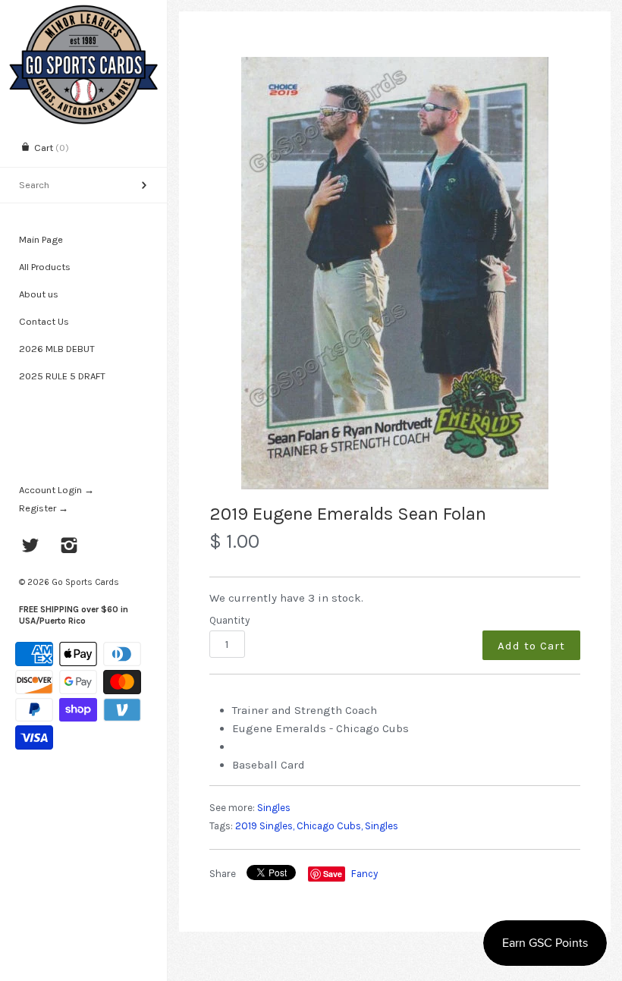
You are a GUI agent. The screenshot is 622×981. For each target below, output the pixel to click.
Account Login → (56, 489)
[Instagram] (69, 547)
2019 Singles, (264, 826)
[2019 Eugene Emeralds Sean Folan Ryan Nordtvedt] (394, 273)
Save (332, 873)
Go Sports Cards (85, 582)
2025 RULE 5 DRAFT (62, 376)
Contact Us (44, 321)
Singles (274, 807)
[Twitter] (30, 547)
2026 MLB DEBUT (57, 348)
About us (38, 294)
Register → (43, 508)
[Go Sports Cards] (83, 13)
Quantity (229, 620)
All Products (45, 266)
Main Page (41, 239)
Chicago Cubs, (330, 826)
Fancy (364, 873)
